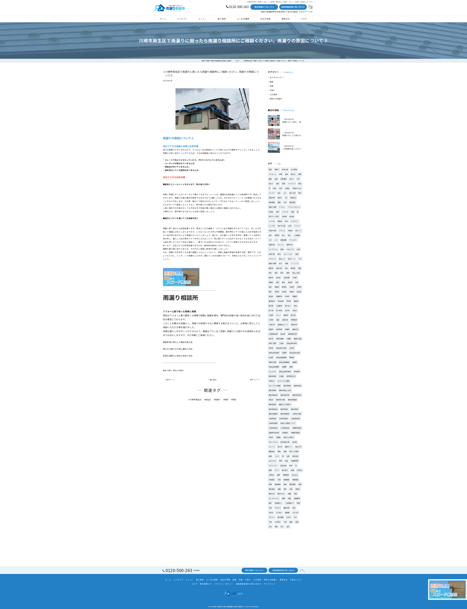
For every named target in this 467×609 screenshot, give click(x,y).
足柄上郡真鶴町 (274, 367)
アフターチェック (294, 207)
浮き (298, 179)
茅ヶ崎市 (279, 310)
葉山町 (283, 334)
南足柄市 (279, 329)
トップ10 (272, 226)
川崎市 (299, 287)
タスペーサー (273, 465)
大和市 (271, 320)
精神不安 (289, 245)
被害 (286, 263)
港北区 (271, 400)
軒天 (295, 306)
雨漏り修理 (272, 207)
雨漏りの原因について (288, 423)
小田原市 (279, 306)
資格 (285, 484)
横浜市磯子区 (273, 395)
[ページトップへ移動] (302, 570)
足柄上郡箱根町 (284, 362)
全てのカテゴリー (277, 77)
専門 (280, 461)
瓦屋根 (278, 437)
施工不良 (292, 193)
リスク (277, 456)
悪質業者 (287, 480)
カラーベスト (288, 254)
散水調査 (281, 517)
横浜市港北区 (296, 395)
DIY (286, 198)
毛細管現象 (294, 461)
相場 (295, 494)
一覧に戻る (212, 379)
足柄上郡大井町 (281, 348)
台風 (298, 249)
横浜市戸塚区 (280, 400)
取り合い (288, 306)
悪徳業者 (278, 484)
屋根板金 (272, 451)
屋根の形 (295, 329)
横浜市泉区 (294, 409)
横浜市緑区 (272, 404)
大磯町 (289, 339)
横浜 (270, 169)
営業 (279, 489)
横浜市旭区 (272, 376)
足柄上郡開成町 (281, 357)
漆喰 (285, 451)
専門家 (277, 235)
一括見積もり (289, 503)
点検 (270, 508)
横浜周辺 (292, 202)
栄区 (296, 282)
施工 (279, 193)
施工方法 (298, 447)
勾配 (277, 320)
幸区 (270, 292)
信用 (290, 489)
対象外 (271, 437)
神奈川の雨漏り (178, 370)
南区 (276, 273)
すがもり (278, 508)
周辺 (299, 184)
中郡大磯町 (280, 339)
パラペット (272, 259)
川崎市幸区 (272, 418)
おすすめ (295, 512)
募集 (283, 498)
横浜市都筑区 (285, 414)
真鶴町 (284, 367)
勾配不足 (285, 320)
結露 (292, 470)
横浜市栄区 (284, 409)
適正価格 (272, 489)
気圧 (286, 461)
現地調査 (272, 202)
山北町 (271, 357)
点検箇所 (285, 433)
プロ (299, 259)
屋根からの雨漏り (285, 404)
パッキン (297, 226)
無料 (270, 503)
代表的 (271, 212)
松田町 (284, 353)
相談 (276, 526)
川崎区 (291, 287)
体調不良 (272, 245)
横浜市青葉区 (273, 414)
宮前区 (299, 292)
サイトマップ (269, 584)
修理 (280, 174)
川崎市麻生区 (285, 428)
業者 (290, 522)
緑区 (283, 282)
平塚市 (289, 301)
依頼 (296, 522)
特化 (286, 268)
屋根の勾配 (297, 339)
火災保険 (273, 94)
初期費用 (297, 498)
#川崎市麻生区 (195, 399)
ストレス (281, 245)
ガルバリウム (273, 442)
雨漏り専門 (272, 263)
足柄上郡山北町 (294, 353)
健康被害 (284, 240)
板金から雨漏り (289, 437)
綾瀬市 (287, 329)
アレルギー (293, 240)
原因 (299, 174)
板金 (276, 179)
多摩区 (291, 292)
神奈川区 (279, 268)
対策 (279, 480)
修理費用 (284, 179)
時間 (290, 367)
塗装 (282, 249)
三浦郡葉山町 (273, 334)
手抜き (294, 310)
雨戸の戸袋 (281, 226)
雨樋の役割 (272, 362)
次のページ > (255, 379)
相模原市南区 (295, 433)
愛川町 (294, 442)
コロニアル (290, 249)
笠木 (286, 221)
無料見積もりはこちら (264, 7)
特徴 (270, 484)
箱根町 (294, 362)
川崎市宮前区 (273, 428)
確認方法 (272, 494)
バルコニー (294, 221)
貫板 (279, 451)
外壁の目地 (272, 231)
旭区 (277, 282)
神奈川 (293, 174)
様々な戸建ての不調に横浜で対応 (178, 348)
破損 (270, 470)
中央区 (287, 296)
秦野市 (286, 315)
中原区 (277, 292)
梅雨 (298, 503)
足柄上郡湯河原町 (285, 371)
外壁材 (290, 231)
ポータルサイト (274, 498)
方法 (285, 202)
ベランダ (285, 212)
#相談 (226, 399)
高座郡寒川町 (292, 334)
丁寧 (285, 522)
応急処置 (287, 277)
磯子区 (271, 277)
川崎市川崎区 (296, 414)
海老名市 (294, 324)
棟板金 (280, 221)
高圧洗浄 (283, 465)
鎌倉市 (296, 301)
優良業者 (295, 480)
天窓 (289, 226)
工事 (270, 522)
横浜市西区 (287, 386)
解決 (279, 254)
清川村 (280, 447)
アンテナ (272, 193)
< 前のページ (170, 379)
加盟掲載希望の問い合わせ (293, 7)
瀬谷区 (290, 282)
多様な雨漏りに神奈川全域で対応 (178, 355)
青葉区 (277, 287)
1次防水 (299, 470)
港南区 (271, 282)
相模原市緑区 (296, 428)
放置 (270, 456)
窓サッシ (298, 231)
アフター (282, 207)
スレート (272, 447)
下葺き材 (272, 324)
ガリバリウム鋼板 (284, 381)
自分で (291, 179)
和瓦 (274, 188)
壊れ (277, 184)
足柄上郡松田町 (274, 353)
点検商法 (272, 480)
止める (289, 517)
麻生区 (271, 296)
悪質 (278, 475)
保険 (286, 174)
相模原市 (279, 296)
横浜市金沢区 (285, 395)
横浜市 (271, 268)
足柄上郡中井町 (292, 343)
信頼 (299, 484)
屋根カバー (288, 447)
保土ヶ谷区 (296, 273)
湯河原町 (297, 371)
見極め (297, 489)
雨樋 (283, 184)
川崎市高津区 (295, 418)
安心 (282, 526)
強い (289, 235)
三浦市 (271, 315)
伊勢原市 (294, 320)
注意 (288, 456)
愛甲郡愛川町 (285, 442)
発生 (293, 508)
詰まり (271, 184)
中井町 (271, 348)
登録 (289, 498)
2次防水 (271, 475)
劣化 (295, 517)
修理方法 (293, 198)
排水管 (291, 216)
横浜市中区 (297, 386)
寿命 (290, 465)
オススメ (272, 517)
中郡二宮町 (272, 343)
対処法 (271, 512)
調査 (279, 202)
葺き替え (285, 470)
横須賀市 (272, 301)
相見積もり (278, 503)
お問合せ (272, 381)
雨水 (299, 193)
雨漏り (277, 169)
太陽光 (287, 188)
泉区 (270, 287)
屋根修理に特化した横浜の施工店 (178, 342)
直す (280, 263)
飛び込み (295, 475)
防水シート (291, 259)
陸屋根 (294, 296)
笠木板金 (281, 301)
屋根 (164, 370)
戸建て (169, 370)
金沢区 (278, 277)
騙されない (281, 494)
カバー (277, 470)
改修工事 (272, 254)
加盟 (289, 494)
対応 (270, 526)
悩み (288, 526)
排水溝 (284, 216)
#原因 (233, 399)
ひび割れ (278, 522)
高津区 (284, 292)
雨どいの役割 (293, 451)
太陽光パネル (296, 188)
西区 (299, 268)
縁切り (280, 198)
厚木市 (293, 315)
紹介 (283, 235)
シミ (276, 240)
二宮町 (281, 343)
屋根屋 (287, 512)
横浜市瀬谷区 (273, 409)
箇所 (277, 212)
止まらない (272, 461)
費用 (288, 273)
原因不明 (272, 198)
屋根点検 (287, 508)
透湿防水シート (283, 324)
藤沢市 (271, 306)
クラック (282, 231)
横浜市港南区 (292, 400)
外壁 (271, 86)
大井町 (291, 348)
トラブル (272, 221)
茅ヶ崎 (271, 310)
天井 (270, 235)
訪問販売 (286, 475)
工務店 (281, 376)
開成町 (291, 357)
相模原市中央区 (274, 433)
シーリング (294, 263)
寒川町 (271, 339)
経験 (296, 254)
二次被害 (297, 235)
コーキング (291, 184)
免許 (285, 489)
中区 (270, 273)
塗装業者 (292, 484)
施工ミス (282, 259)
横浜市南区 (272, 390)
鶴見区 (293, 268)
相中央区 (295, 456)
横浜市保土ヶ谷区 (285, 390)
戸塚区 (294, 277)
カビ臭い (279, 512)
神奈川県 (285, 169)
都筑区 (284, 287)
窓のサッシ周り (274, 216)
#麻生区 (207, 399)
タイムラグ (272, 371)
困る (282, 273)
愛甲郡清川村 (291, 376)
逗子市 (287, 310)
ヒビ (285, 193)
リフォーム (272, 174)
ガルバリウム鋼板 (275, 386)
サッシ (278, 315)
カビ (270, 240)
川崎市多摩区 (273, 423)
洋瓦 (280, 188)
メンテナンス (273, 249)
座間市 (271, 329)
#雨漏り (217, 399)
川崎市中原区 (283, 418)
